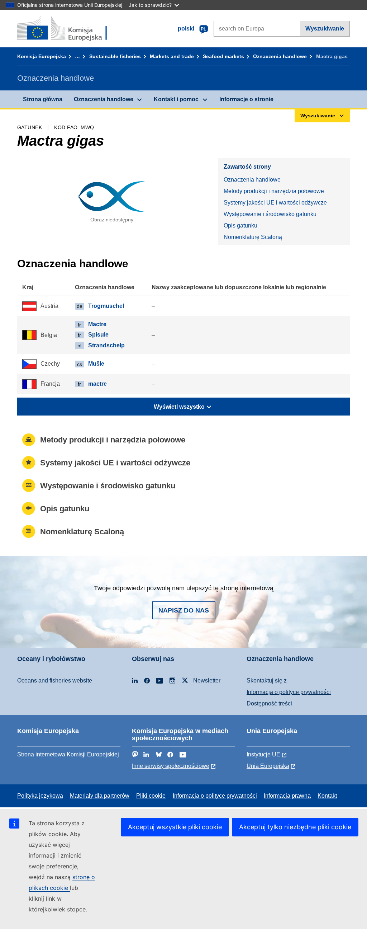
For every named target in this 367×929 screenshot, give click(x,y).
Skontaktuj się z (267, 680)
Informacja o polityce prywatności (289, 692)
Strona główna (42, 99)
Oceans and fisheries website (54, 680)
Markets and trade (172, 56)
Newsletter (206, 680)
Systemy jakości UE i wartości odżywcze (275, 203)
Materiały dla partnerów (99, 796)
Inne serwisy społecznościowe (170, 766)
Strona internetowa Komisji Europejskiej (68, 754)
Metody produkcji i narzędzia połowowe (274, 191)
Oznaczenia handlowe (280, 56)
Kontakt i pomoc (176, 99)
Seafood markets (223, 56)
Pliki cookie (151, 796)
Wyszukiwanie (324, 28)
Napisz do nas (183, 610)
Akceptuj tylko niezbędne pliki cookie (295, 827)
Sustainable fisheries (115, 56)
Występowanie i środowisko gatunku (270, 214)
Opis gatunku (240, 225)
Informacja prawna (287, 796)
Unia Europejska (268, 766)
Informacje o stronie (246, 99)
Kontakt (327, 796)
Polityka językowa (40, 796)
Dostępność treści (269, 703)
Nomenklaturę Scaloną (253, 237)
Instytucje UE (263, 754)
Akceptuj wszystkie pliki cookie (175, 827)
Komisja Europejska (41, 56)
